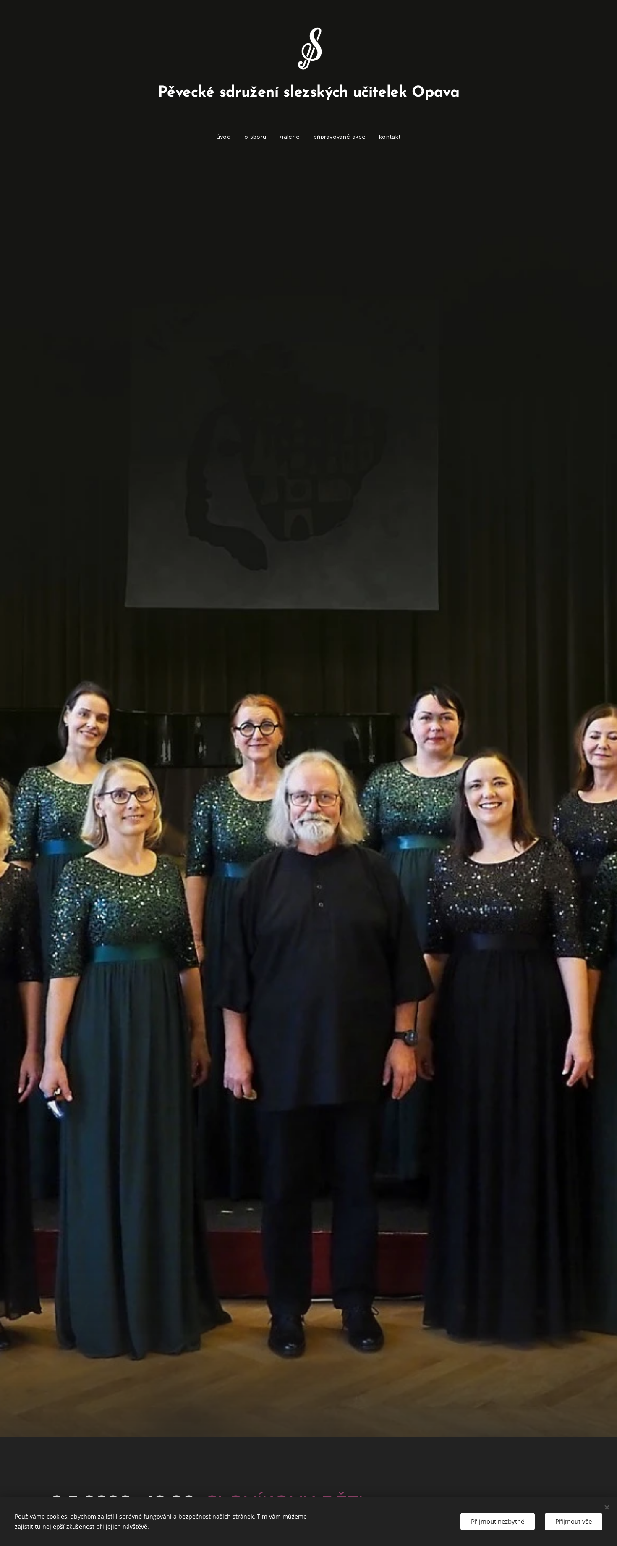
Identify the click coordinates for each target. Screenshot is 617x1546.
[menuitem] (227, 136)
